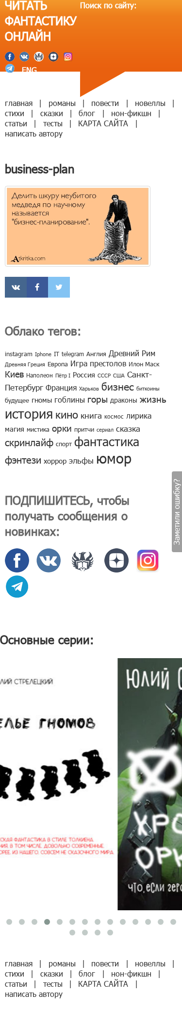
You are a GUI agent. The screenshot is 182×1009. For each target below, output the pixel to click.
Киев (14, 373)
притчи (84, 429)
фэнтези (23, 459)
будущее (17, 400)
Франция (61, 387)
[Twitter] (59, 287)
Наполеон (39, 375)
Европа (58, 364)
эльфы (81, 460)
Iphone (43, 354)
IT (56, 354)
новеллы (150, 103)
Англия (96, 354)
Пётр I (62, 375)
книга (91, 415)
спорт (64, 444)
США (119, 375)
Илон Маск (144, 364)
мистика (38, 429)
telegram (73, 354)
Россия (84, 374)
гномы (42, 400)
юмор (114, 458)
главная (19, 103)
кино (66, 414)
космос (114, 416)
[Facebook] (38, 287)
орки (62, 428)
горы (97, 398)
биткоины (148, 388)
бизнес (117, 385)
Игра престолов (98, 363)
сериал (105, 429)
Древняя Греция (25, 364)
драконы (123, 400)
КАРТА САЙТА (103, 123)
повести (105, 103)
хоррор (55, 461)
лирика (138, 415)
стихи (14, 113)
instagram (19, 354)
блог (87, 113)
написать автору (34, 133)
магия (14, 429)
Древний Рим (132, 353)
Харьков (89, 388)
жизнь (153, 398)
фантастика (106, 441)
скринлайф (29, 442)
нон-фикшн (131, 113)
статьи (16, 123)
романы (62, 103)
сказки (51, 113)
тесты (53, 123)
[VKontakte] (16, 287)
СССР (104, 375)
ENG (28, 70)
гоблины (69, 399)
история (29, 413)
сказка (128, 428)
